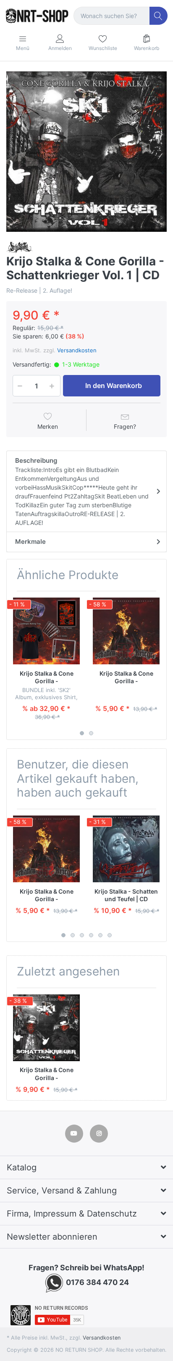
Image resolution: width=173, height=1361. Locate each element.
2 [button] (91, 733)
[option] (86, 151)
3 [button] (82, 935)
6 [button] (109, 935)
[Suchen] (158, 16)
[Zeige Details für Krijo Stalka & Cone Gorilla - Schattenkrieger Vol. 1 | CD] (46, 1027)
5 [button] (100, 935)
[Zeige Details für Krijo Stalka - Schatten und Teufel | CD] (126, 849)
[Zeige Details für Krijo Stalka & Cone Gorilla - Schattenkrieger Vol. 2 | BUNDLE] (46, 631)
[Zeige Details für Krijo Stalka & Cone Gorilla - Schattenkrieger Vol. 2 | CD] (126, 631)
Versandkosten (77, 350)
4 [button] (91, 935)
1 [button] (82, 733)
